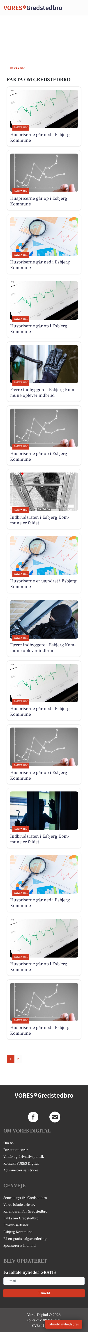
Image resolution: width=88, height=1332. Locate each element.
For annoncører (15, 1149)
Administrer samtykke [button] (20, 1170)
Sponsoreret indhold (19, 1245)
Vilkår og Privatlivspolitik (23, 1156)
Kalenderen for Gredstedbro (25, 1211)
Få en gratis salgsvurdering (24, 1238)
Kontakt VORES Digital (21, 1163)
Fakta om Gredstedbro (21, 1218)
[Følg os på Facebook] (33, 1117)
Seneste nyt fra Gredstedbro (25, 1198)
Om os (8, 1143)
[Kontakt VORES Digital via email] (54, 1117)
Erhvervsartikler (15, 1225)
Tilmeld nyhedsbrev (63, 1324)
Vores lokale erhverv (19, 1204)
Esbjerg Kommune (17, 1232)
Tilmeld (44, 1293)
